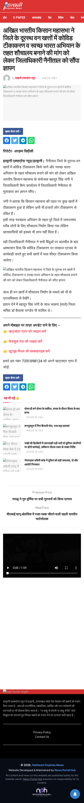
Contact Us (42, 736)
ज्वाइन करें (39, 331)
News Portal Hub (65, 770)
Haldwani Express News (48, 765)
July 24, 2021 (49, 77)
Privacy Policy (42, 732)
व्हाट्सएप (15, 331)
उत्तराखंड (36, 17)
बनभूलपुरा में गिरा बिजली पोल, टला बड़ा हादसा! (47, 425)
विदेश (60, 17)
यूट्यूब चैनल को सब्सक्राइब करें (29, 351)
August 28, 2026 (34, 417)
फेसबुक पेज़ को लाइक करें (25, 341)
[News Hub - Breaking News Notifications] (75, 794)
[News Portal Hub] (42, 792)
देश (49, 17)
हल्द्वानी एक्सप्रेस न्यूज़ (25, 77)
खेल (72, 17)
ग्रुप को (27, 331)
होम (5, 17)
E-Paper (19, 17)
